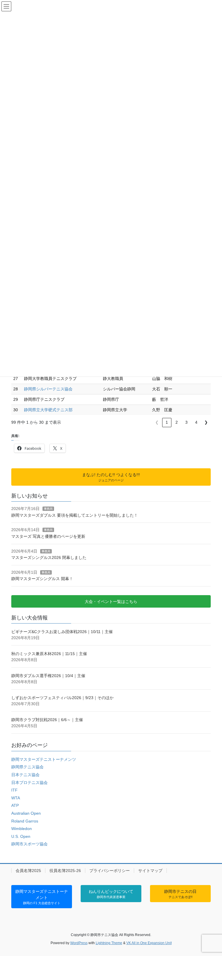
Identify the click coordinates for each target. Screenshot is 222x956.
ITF (14, 790)
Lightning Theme (109, 943)
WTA (15, 798)
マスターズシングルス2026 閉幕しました (48, 557)
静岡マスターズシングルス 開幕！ (42, 578)
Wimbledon (21, 828)
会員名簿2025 (28, 870)
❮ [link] (157, 422)
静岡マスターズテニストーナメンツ (43, 759)
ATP (15, 805)
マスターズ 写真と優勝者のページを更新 (48, 536)
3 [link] (186, 422)
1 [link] (167, 422)
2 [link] (176, 422)
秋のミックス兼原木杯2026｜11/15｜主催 (49, 653)
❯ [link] (206, 422)
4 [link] (196, 422)
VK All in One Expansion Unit (149, 943)
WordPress (79, 943)
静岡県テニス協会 (27, 767)
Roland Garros (24, 821)
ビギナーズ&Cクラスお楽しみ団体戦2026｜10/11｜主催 (62, 631)
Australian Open (26, 813)
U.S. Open (20, 836)
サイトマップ (150, 870)
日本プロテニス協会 (29, 782)
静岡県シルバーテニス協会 (48, 389)
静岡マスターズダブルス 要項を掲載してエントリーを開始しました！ (74, 515)
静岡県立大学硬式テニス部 (48, 409)
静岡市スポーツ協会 (29, 844)
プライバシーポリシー (109, 870)
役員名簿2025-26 (65, 870)
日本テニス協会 (25, 774)
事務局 (48, 508)
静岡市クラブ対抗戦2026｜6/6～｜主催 (47, 719)
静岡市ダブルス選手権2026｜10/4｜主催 (48, 675)
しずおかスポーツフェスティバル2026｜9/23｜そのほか (62, 697)
